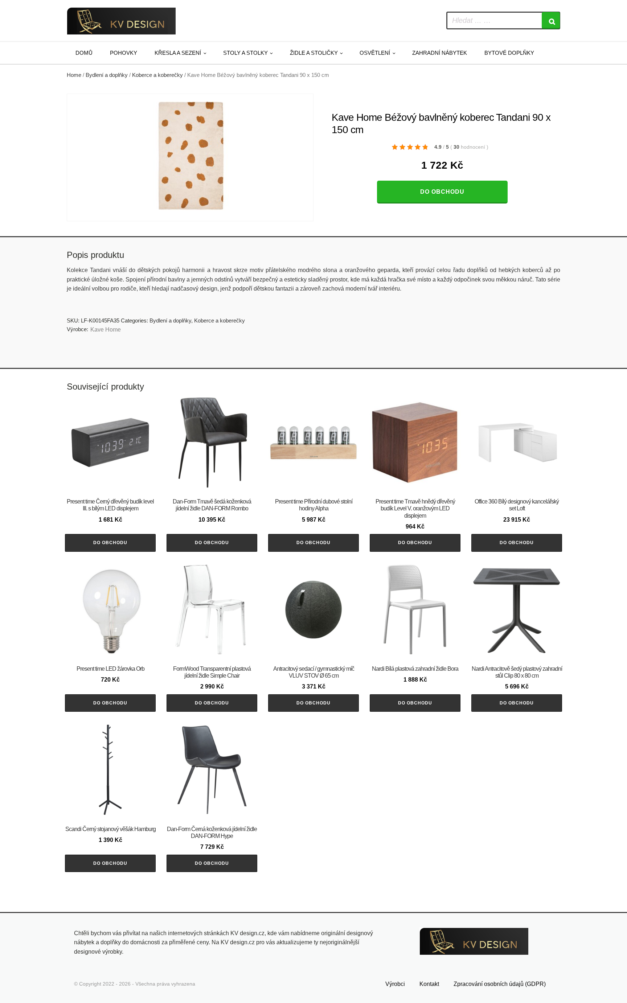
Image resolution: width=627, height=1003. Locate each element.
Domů (84, 53)
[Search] (551, 20)
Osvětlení (375, 53)
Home (74, 75)
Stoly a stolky (245, 53)
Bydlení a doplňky (107, 75)
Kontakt (429, 984)
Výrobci (395, 984)
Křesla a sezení (178, 53)
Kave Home (105, 329)
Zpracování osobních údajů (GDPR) (500, 984)
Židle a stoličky (314, 53)
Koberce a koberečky (157, 75)
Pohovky (123, 53)
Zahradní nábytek (439, 53)
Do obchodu (442, 192)
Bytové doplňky (509, 53)
